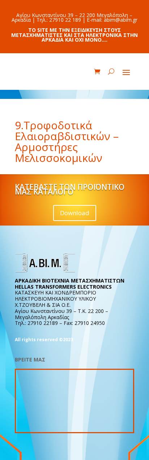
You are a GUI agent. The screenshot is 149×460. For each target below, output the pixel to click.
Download (74, 213)
